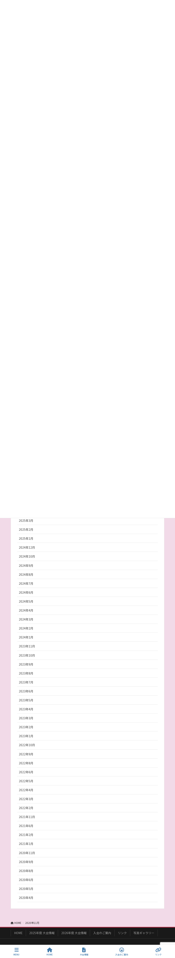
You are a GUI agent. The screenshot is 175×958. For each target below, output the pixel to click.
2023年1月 (26, 736)
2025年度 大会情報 (42, 933)
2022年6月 (26, 772)
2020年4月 (26, 897)
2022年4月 (26, 790)
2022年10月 (27, 745)
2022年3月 (26, 799)
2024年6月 (26, 592)
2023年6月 (26, 691)
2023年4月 (26, 709)
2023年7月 (26, 682)
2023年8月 (26, 673)
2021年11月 (27, 817)
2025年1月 (26, 538)
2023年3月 (26, 718)
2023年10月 (27, 655)
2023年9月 (26, 664)
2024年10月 (27, 556)
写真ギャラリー (143, 933)
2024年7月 (26, 583)
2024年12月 (27, 547)
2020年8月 (26, 871)
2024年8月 (26, 574)
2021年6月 (26, 826)
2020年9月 (26, 862)
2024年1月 (26, 637)
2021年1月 (26, 844)
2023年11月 (27, 646)
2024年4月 (26, 610)
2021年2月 (26, 835)
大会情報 (84, 954)
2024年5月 (26, 601)
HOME (18, 933)
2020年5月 (26, 889)
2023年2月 (26, 727)
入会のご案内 (102, 933)
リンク (122, 933)
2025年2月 (26, 529)
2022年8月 (26, 763)
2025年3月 (26, 520)
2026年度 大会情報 (74, 933)
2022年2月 (26, 808)
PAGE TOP (168, 939)
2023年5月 (26, 700)
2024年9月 (26, 565)
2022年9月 (26, 754)
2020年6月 (26, 880)
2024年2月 (26, 628)
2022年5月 (26, 781)
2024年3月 (26, 619)
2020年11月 (27, 853)
